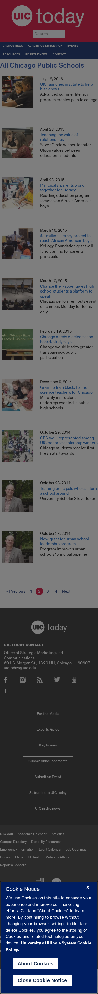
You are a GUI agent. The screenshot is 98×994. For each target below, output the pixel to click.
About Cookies (36, 963)
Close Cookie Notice (42, 980)
